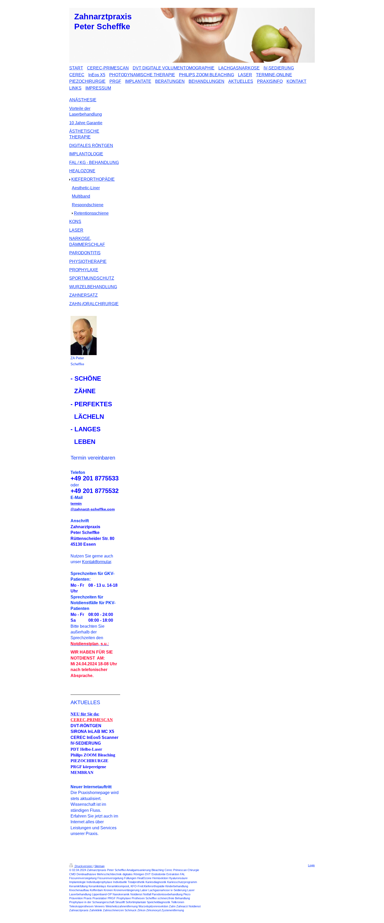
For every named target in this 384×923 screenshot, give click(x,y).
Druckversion (83, 866)
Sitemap (99, 866)
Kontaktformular (96, 562)
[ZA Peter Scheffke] (84, 335)
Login (311, 865)
